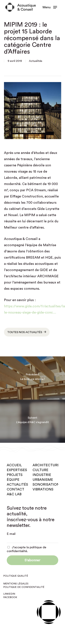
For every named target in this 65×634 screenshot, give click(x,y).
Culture (40, 470)
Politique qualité (15, 576)
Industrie (42, 475)
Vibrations (43, 489)
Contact (15, 489)
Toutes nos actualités (24, 332)
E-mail (11, 533)
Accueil (14, 465)
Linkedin (9, 594)
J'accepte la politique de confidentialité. (26, 549)
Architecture (46, 465)
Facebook (10, 597)
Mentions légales (15, 584)
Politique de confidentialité (23, 587)
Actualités (35, 61)
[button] (49, 7)
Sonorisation (46, 484)
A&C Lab (14, 494)
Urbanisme (43, 479)
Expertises (17, 470)
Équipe (13, 479)
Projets (15, 475)
